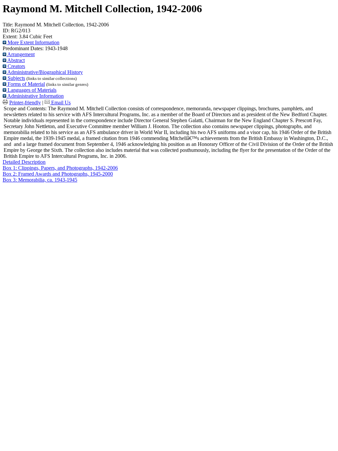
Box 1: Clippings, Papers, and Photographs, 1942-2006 (60, 168)
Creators (15, 66)
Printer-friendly (25, 102)
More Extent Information (32, 42)
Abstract (15, 60)
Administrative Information (35, 96)
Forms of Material (25, 84)
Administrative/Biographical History (44, 72)
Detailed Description (24, 162)
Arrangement (20, 54)
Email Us (61, 102)
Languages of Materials (31, 90)
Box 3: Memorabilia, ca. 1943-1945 (40, 180)
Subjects (15, 78)
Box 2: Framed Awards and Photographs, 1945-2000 (58, 174)
